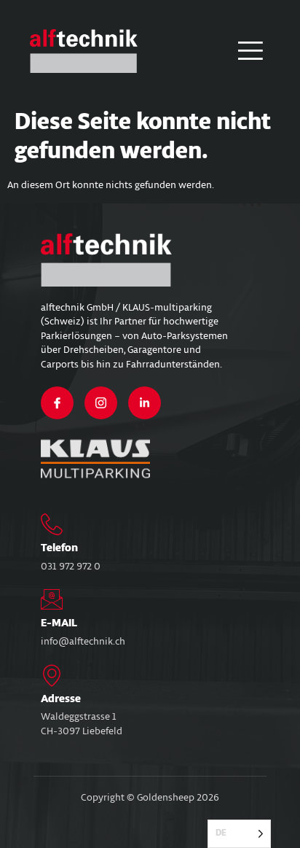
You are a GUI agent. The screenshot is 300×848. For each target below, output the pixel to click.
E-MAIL (59, 623)
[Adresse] (52, 675)
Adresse (61, 699)
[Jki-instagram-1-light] (100, 402)
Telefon (59, 548)
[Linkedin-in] (144, 402)
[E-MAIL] (52, 599)
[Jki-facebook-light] (57, 402)
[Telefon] (52, 524)
